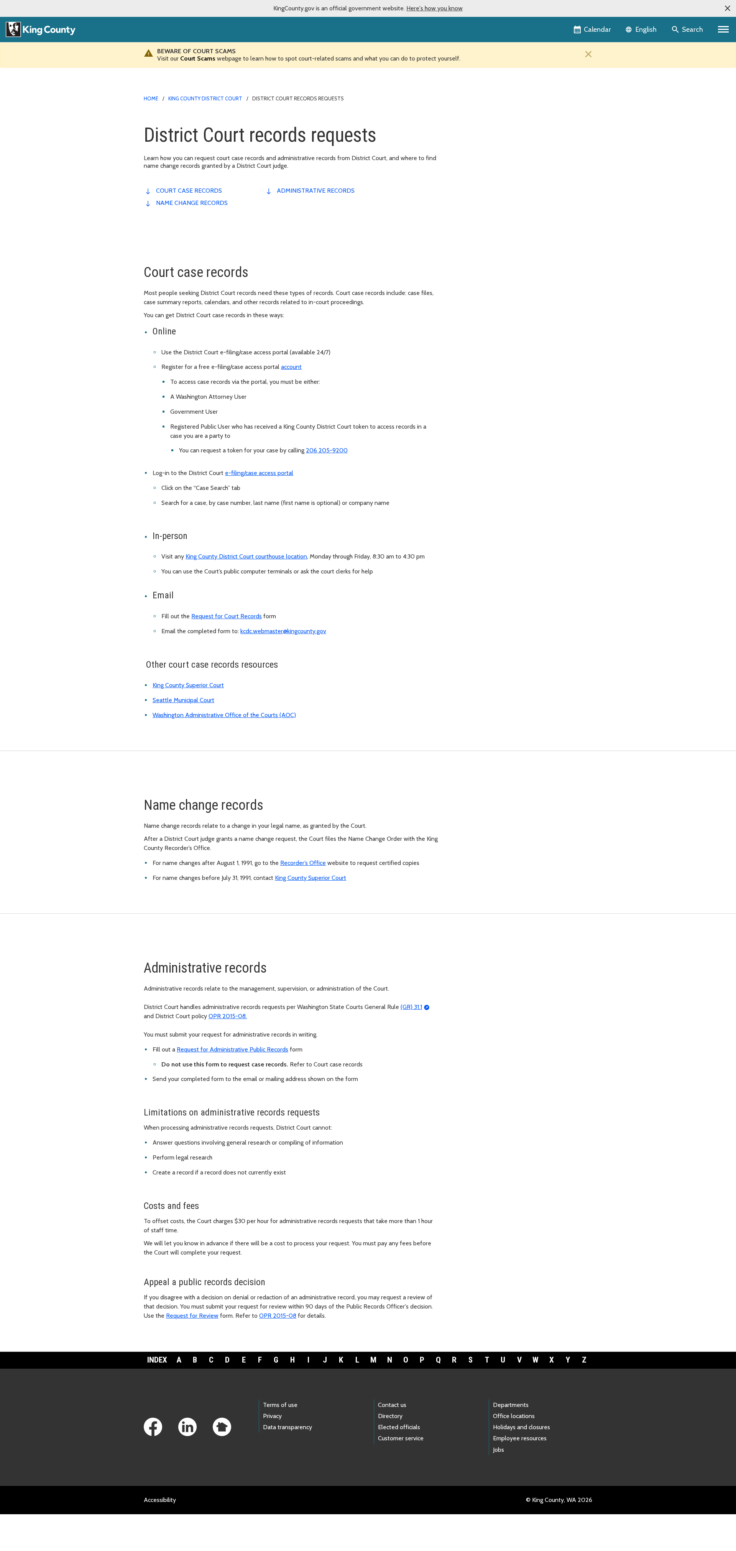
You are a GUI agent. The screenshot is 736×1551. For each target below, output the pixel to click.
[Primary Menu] (723, 29)
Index (157, 1359)
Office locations (514, 1416)
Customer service (401, 1438)
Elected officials (399, 1427)
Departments (511, 1405)
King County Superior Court (188, 685)
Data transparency (287, 1427)
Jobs (498, 1449)
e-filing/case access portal (259, 473)
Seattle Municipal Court (183, 700)
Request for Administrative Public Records (232, 1049)
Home (151, 98)
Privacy (272, 1416)
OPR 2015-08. (228, 1016)
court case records (189, 190)
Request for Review (192, 1315)
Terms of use (280, 1405)
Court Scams (197, 58)
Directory (390, 1416)
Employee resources (520, 1438)
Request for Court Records (226, 616)
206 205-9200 (327, 450)
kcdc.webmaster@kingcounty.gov (283, 631)
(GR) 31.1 (411, 1007)
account (291, 366)
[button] (727, 8)
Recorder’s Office (303, 862)
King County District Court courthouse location (246, 556)
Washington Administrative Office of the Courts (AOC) (224, 715)
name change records (192, 202)
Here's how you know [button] (434, 8)
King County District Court (205, 98)
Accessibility (160, 1500)
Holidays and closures (521, 1427)
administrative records (316, 190)
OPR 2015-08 (277, 1315)
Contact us (392, 1405)
